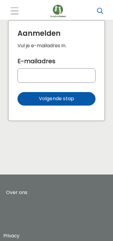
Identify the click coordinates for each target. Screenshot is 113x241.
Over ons (16, 192)
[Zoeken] (100, 11)
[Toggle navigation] (14, 11)
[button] (56, 99)
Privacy (11, 236)
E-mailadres (36, 61)
